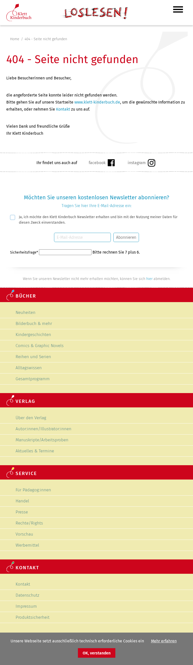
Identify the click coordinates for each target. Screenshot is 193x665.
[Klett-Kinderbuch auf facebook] (101, 163)
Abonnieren (126, 237)
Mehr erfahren (164, 641)
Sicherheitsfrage (24, 252)
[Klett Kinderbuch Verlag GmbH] (18, 19)
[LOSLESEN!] (93, 18)
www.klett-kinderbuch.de (97, 102)
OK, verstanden (97, 653)
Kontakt (63, 109)
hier (149, 279)
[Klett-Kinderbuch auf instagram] (141, 163)
